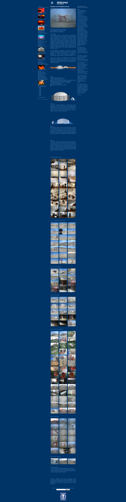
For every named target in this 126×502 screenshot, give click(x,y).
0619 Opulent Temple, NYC (43, 79)
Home (53, 488)
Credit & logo (57, 488)
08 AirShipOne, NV (41, 30)
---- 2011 (39, 61)
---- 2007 (39, 89)
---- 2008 (39, 88)
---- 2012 (39, 34)
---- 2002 (39, 94)
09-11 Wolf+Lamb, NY (42, 13)
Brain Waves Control (81, 6)
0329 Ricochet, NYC (42, 18)
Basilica (52, 54)
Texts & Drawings (41, 97)
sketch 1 (60, 110)
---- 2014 (39, 14)
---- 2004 (39, 92)
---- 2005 (39, 91)
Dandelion (65, 57)
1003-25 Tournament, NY (42, 25)
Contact (66, 488)
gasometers (61, 55)
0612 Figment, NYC (41, 85)
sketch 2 (65, 110)
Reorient (72, 57)
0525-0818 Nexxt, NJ (42, 32)
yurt (74, 55)
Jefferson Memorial (69, 54)
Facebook (62, 488)
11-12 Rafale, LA (41, 39)
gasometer (52, 106)
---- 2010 (39, 70)
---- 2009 (39, 87)
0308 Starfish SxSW (42, 53)
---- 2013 (39, 19)
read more (79, 94)
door (74, 108)
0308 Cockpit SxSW (42, 52)
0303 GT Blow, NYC (41, 59)
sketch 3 (74, 133)
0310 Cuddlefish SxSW (42, 69)
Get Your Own (71, 488)
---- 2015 (39, 6)
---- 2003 (39, 93)
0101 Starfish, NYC (41, 60)
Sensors (52, 83)
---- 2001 (39, 95)
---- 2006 (39, 90)
